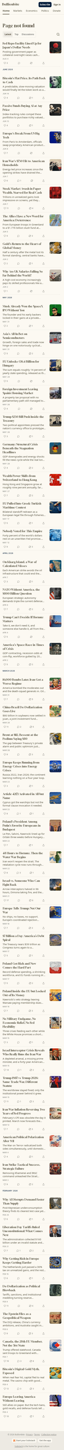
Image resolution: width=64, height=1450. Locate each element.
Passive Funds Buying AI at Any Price (22, 107)
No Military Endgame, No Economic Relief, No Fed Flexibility (19, 1022)
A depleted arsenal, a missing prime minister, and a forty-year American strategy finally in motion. (23, 1060)
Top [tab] (16, 34)
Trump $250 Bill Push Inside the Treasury (23, 418)
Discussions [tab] (28, 34)
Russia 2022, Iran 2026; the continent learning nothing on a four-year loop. (24, 776)
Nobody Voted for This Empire (22, 531)
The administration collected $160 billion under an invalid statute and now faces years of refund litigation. (23, 1241)
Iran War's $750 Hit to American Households (24, 163)
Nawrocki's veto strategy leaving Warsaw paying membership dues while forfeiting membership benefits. (24, 1001)
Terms (37, 1434)
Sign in (57, 4)
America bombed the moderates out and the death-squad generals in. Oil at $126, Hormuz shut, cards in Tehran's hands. (23, 689)
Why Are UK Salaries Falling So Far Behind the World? (23, 273)
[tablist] (19, 34)
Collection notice (48, 1434)
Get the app (45, 1440)
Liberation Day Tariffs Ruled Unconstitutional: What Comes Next (23, 1231)
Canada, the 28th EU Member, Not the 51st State (22, 1343)
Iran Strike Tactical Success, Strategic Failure (21, 1166)
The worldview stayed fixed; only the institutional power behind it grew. (23, 1091)
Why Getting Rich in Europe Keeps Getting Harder (21, 1260)
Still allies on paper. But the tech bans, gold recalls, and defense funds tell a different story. (24, 1406)
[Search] (58, 34)
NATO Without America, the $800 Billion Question (21, 591)
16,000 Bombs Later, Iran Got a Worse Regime (23, 681)
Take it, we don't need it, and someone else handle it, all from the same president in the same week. (23, 627)
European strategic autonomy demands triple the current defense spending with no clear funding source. (22, 599)
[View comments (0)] (19, 63)
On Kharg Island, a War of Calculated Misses (19, 564)
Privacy (29, 1434)
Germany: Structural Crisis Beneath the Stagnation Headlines (20, 448)
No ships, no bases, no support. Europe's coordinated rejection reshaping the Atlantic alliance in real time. (23, 918)
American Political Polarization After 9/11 (23, 1139)
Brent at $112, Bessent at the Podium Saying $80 (20, 736)
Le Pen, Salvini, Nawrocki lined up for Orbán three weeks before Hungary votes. (24, 835)
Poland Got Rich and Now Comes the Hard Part (19, 965)
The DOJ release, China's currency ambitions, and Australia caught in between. (22, 1323)
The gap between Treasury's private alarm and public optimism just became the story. (23, 744)
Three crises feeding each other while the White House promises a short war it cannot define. (24, 1032)
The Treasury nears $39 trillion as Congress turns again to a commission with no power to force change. (23, 946)
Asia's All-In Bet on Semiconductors (15, 336)
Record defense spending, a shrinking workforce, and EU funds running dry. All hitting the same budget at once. (24, 973)
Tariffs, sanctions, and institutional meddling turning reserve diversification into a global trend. (22, 1296)
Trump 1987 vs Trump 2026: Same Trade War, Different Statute (20, 1081)
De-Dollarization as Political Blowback (21, 1288)
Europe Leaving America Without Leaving (19, 1398)
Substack (19, 1446)
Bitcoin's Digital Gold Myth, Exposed (21, 1371)
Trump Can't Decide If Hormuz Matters (23, 619)
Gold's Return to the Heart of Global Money (22, 245)
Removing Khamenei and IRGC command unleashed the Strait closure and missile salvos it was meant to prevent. (21, 1174)
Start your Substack (25, 1440)
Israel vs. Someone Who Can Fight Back (21, 882)
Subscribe (45, 4)
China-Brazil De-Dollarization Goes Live (22, 709)
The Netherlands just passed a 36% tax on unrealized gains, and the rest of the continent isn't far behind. (23, 1268)
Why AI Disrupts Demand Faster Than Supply (23, 1201)
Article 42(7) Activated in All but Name (23, 796)
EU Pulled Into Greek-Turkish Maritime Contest (22, 505)
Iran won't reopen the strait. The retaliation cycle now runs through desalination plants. (22, 863)
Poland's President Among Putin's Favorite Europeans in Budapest (22, 825)
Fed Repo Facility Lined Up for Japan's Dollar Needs (22, 45)
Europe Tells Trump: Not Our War (22, 910)
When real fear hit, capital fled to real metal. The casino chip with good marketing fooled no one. (23, 1379)
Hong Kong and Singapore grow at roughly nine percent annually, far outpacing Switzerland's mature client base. (24, 485)
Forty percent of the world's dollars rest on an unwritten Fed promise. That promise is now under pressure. (23, 537)
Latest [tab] (8, 34)
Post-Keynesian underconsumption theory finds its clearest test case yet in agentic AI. (23, 1209)
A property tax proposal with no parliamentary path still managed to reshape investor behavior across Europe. (23, 399)
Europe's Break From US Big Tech (21, 135)
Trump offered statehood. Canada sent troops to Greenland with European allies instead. (22, 1351)
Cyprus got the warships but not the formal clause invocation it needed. (23, 804)
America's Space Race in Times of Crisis (23, 646)
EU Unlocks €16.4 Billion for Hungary (21, 363)
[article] (32, 53)
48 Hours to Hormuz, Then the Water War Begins (23, 855)
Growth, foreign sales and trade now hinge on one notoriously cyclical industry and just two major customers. (23, 343)
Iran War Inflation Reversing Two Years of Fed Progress (24, 1111)
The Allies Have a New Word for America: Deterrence (23, 218)
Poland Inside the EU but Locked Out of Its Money (24, 993)
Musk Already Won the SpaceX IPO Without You (23, 308)
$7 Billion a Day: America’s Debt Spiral (23, 938)
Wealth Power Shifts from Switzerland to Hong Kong (20, 477)
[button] (6, 10)
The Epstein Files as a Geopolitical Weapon (17, 1315)
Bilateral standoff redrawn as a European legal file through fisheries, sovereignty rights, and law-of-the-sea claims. (24, 513)
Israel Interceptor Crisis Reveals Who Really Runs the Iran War (24, 1052)
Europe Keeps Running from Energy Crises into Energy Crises (21, 766)
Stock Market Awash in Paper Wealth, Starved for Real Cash (22, 190)
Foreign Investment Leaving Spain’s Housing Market (20, 391)
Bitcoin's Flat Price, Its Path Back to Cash (24, 80)
